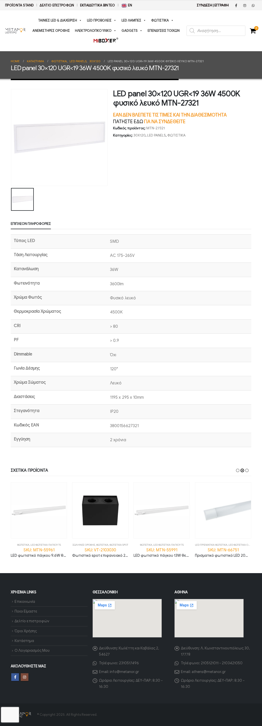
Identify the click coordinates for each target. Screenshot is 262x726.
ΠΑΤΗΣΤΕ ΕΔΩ (128, 121)
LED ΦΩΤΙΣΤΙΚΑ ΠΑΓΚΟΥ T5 (45, 544)
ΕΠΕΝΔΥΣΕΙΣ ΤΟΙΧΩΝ (164, 30)
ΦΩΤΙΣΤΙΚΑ (160, 20)
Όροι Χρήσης (26, 631)
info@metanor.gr (124, 671)
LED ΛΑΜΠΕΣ (131, 20)
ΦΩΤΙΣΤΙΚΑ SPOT (119, 544)
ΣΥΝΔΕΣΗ (204, 5)
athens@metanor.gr (209, 671)
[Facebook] (236, 5)
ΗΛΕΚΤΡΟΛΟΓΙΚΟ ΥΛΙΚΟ (93, 30)
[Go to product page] (39, 510)
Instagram (24, 677)
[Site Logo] (15, 31)
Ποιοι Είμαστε (26, 611)
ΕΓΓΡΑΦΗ (221, 5)
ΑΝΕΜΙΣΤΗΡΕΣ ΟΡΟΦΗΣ (51, 30)
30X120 (140, 135)
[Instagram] (244, 5)
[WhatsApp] (253, 5)
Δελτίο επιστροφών (57, 5)
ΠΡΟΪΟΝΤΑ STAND (19, 5)
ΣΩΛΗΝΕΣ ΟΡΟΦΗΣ (84, 544)
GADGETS (130, 30)
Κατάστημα (24, 640)
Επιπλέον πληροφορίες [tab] (31, 224)
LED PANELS (156, 135)
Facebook (15, 677)
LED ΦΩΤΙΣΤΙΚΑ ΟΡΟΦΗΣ (242, 544)
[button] (237, 470)
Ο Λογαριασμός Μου (32, 650)
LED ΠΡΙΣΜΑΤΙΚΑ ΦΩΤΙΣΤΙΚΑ (211, 544)
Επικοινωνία (25, 601)
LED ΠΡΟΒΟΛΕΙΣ (99, 20)
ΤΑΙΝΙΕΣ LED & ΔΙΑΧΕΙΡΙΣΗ (57, 20)
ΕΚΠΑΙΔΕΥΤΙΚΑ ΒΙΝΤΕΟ (97, 5)
